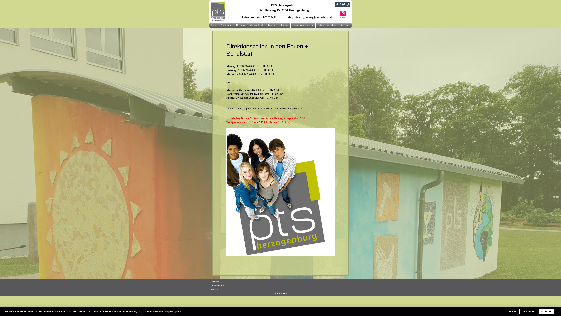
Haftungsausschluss (217, 285)
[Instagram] (343, 13)
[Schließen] (557, 311)
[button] (240, 25)
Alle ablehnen (528, 311)
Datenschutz (215, 281)
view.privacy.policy (172, 311)
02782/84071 (270, 17)
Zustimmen (546, 311)
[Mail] (289, 17)
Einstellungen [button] (511, 311)
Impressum (214, 289)
